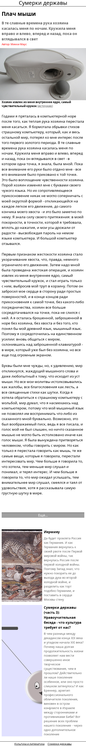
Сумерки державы (60, 744)
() (45, 106)
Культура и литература (29, 744)
